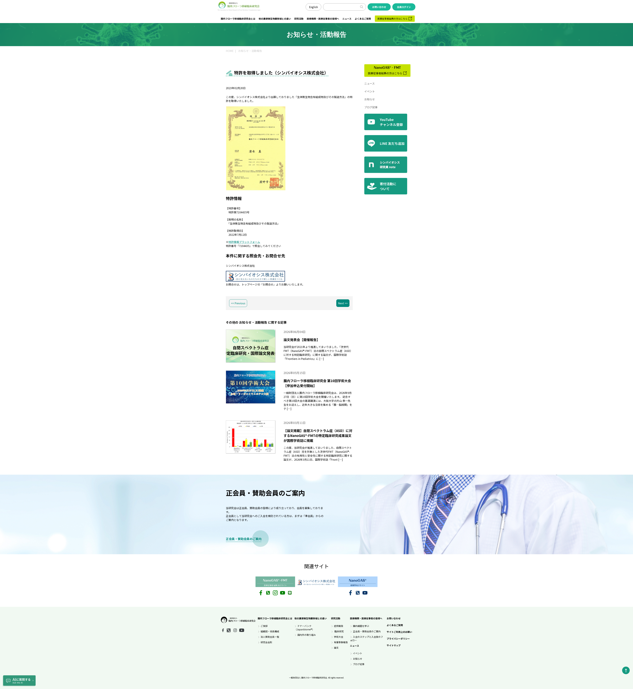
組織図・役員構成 (270, 631)
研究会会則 (266, 642)
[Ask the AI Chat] (19, 680)
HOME (229, 51)
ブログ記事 (370, 107)
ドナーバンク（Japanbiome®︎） (304, 627)
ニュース (346, 18)
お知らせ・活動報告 (250, 51)
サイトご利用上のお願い (399, 631)
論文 (336, 647)
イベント (369, 91)
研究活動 (298, 18)
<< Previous (238, 303)
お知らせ (369, 99)
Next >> (343, 303)
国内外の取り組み (306, 634)
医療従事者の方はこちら (392, 18)
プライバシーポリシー (398, 638)
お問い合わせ (394, 618)
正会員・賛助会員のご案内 (243, 539)
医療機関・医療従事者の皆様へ (323, 18)
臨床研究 (339, 631)
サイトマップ (394, 645)
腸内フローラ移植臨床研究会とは (238, 18)
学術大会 (338, 636)
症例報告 (338, 626)
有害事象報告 (341, 642)
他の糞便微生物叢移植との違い (275, 18)
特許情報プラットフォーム (244, 242)
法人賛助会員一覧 (270, 636)
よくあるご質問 (363, 18)
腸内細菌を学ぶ (361, 626)
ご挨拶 (264, 626)
